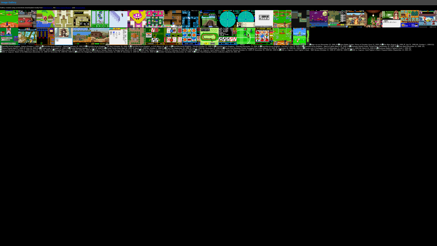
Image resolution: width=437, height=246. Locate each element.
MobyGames (47, 8)
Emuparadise (80, 8)
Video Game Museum (64, 8)
